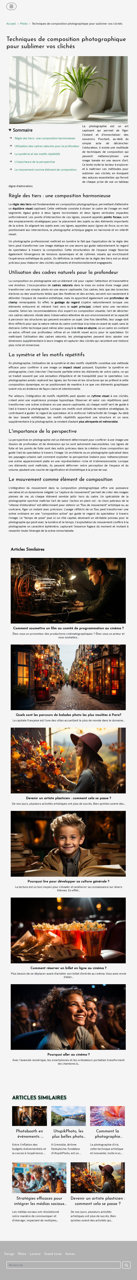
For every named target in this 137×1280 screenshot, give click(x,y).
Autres (70, 1254)
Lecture (35, 1254)
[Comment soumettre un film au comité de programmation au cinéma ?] (68, 591)
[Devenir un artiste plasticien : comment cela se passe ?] (68, 760)
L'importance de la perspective (35, 161)
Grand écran (53, 1254)
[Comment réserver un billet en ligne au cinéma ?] (68, 930)
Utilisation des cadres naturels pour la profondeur (47, 146)
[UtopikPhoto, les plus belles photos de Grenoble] (68, 1115)
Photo (24, 23)
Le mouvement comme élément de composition (46, 169)
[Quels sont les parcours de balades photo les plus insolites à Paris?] (68, 677)
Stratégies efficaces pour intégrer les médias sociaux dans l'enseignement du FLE (39, 1204)
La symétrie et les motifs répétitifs (37, 153)
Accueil (11, 23)
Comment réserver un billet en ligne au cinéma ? (68, 968)
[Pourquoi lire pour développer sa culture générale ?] (68, 844)
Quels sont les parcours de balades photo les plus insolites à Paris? (68, 715)
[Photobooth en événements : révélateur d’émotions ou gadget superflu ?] (29, 1115)
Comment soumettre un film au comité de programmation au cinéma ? (68, 628)
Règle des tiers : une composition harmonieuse (45, 138)
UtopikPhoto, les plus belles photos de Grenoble (68, 1136)
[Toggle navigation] (11, 6)
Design (9, 1254)
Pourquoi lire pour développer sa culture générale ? (68, 881)
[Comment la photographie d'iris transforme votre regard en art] (107, 1115)
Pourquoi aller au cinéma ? (68, 1054)
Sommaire (22, 129)
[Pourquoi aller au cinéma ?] (68, 1017)
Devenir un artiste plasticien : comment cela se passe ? (68, 798)
